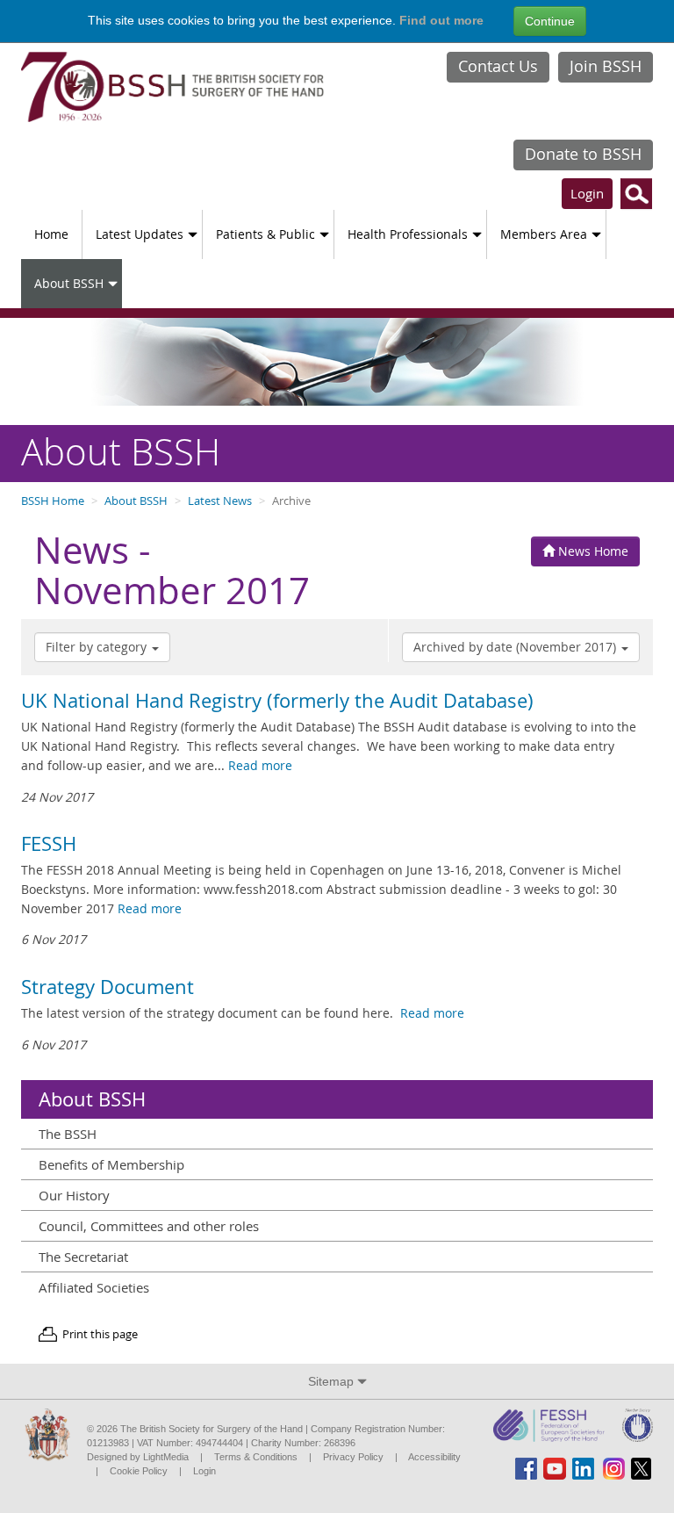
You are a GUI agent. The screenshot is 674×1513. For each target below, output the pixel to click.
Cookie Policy (139, 1471)
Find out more (441, 20)
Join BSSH (606, 65)
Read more (260, 765)
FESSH (48, 844)
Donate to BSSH (583, 153)
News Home (591, 551)
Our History (74, 1195)
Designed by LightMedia (138, 1457)
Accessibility (434, 1457)
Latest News (220, 501)
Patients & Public (265, 234)
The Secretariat (83, 1256)
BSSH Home (52, 501)
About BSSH (69, 283)
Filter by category (98, 646)
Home (51, 234)
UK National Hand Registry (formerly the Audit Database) (277, 701)
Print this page (100, 1334)
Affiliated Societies (94, 1287)
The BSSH (68, 1133)
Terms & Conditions (256, 1457)
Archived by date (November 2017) (516, 646)
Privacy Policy (353, 1457)
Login (587, 193)
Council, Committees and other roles (149, 1226)
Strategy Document (107, 987)
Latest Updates (139, 234)
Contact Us (498, 65)
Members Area (543, 234)
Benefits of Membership (111, 1164)
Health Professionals (408, 234)
